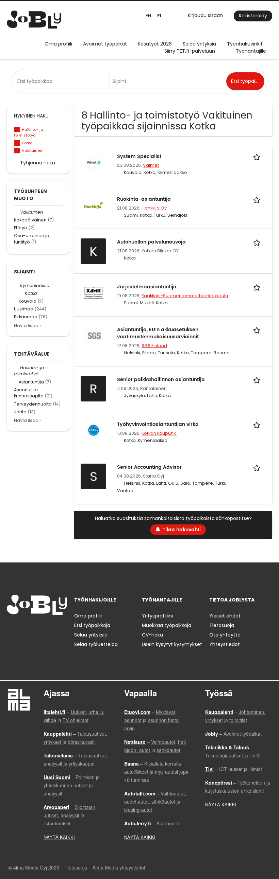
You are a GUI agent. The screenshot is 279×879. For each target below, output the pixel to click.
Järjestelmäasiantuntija (147, 287)
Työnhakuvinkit (245, 43)
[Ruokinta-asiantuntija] (93, 204)
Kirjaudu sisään (205, 15)
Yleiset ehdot (225, 615)
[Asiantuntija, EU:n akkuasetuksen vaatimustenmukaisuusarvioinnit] (93, 335)
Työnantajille (251, 51)
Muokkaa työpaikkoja (166, 625)
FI (159, 16)
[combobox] (62, 81)
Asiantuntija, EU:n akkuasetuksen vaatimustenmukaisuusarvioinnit (158, 333)
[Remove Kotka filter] (22, 293)
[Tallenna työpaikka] (258, 156)
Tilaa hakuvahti (182, 530)
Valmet (151, 165)
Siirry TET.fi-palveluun (189, 51)
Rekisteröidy (253, 15)
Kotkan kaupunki (159, 433)
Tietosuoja (221, 625)
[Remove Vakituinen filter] (17, 212)
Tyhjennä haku (37, 162)
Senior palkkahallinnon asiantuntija (161, 379)
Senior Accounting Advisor (149, 467)
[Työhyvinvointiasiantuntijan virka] (93, 430)
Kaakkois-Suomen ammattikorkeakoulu (185, 296)
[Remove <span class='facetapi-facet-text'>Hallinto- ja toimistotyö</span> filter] (17, 129)
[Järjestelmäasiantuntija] (93, 292)
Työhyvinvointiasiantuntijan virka (158, 424)
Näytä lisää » (28, 325)
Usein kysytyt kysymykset (172, 644)
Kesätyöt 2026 (155, 43)
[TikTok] (45, 628)
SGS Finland (154, 345)
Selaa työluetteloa (96, 644)
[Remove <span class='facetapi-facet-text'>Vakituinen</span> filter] (17, 151)
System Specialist (139, 156)
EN (148, 15)
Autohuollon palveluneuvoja (151, 242)
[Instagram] (23, 628)
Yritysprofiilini (157, 615)
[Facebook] (12, 628)
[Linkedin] (34, 628)
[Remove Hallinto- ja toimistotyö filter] (17, 368)
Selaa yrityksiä (199, 43)
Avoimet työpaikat (105, 43)
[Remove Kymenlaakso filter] (17, 285)
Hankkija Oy (154, 208)
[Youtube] (55, 628)
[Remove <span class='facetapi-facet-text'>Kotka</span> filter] (17, 143)
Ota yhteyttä (225, 634)
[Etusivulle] (34, 20)
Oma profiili (58, 43)
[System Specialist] (93, 162)
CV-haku (152, 634)
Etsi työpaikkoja (92, 625)
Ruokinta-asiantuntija (144, 199)
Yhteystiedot (224, 644)
